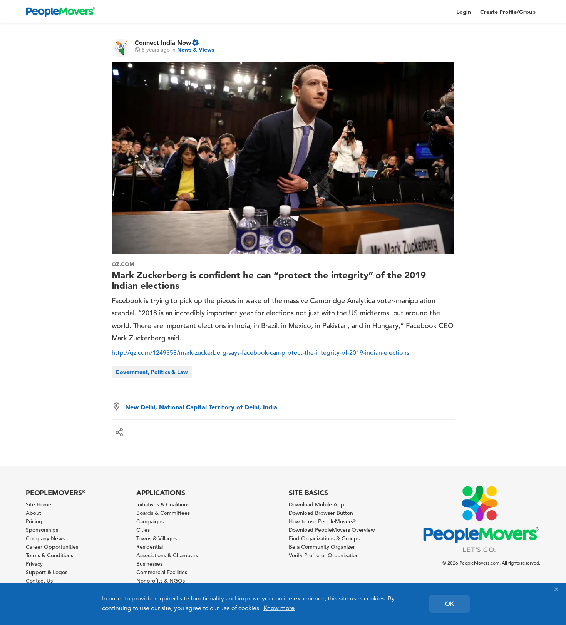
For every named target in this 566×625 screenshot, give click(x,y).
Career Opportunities (52, 546)
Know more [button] (279, 608)
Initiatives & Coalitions (162, 504)
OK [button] (449, 604)
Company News (45, 538)
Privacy (34, 563)
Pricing (34, 521)
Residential (149, 546)
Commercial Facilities (161, 572)
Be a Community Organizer (322, 546)
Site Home (38, 504)
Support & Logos (46, 572)
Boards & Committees (163, 512)
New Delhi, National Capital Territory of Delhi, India (201, 407)
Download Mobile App (316, 504)
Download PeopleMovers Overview (332, 529)
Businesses (149, 563)
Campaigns (150, 521)
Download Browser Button (321, 512)
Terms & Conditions (49, 555)
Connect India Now (163, 42)
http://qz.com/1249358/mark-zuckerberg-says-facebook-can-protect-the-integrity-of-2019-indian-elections (260, 353)
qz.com (123, 264)
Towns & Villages (156, 538)
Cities (143, 529)
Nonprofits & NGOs (160, 580)
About (33, 512)
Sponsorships (42, 529)
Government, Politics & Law (152, 372)
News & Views (195, 49)
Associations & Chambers (167, 555)
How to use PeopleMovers (322, 521)
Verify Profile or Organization (324, 555)
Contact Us (39, 580)
